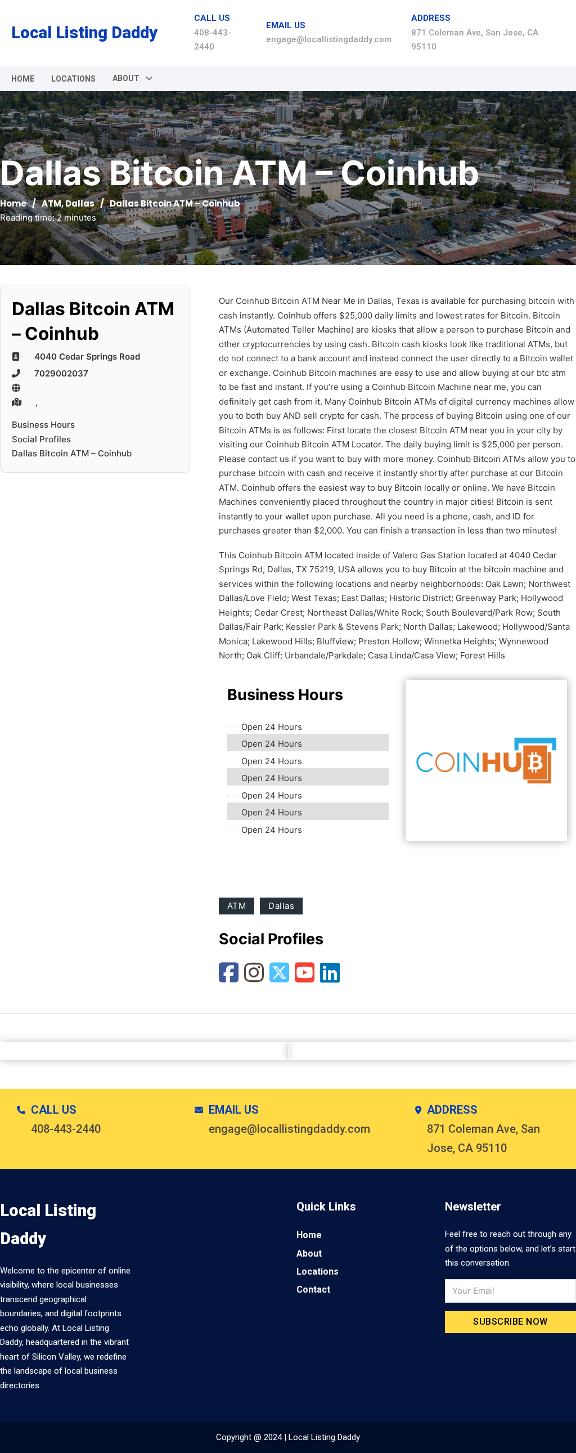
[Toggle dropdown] (149, 78)
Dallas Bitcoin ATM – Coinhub (72, 453)
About (309, 1253)
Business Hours (43, 424)
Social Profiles (41, 439)
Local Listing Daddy (84, 32)
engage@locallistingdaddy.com (329, 39)
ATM (51, 203)
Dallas (79, 203)
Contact (313, 1289)
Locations (73, 78)
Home (22, 78)
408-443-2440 (66, 1129)
